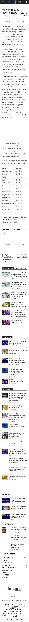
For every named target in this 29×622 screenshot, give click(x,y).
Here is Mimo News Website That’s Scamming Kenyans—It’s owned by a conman (8, 258)
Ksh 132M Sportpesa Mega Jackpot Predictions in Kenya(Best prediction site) (17, 343)
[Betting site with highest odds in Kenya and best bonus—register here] (6, 284)
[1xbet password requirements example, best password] (5, 425)
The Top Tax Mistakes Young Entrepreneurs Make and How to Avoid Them (18, 276)
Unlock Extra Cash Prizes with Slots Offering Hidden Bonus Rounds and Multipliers (18, 313)
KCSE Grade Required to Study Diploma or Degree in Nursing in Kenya (17, 435)
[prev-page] (3, 328)
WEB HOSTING (9, 611)
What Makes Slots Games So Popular (16, 321)
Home (3, 6)
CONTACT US (8, 613)
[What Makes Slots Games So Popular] (6, 322)
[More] (23, 21)
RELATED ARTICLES (8, 268)
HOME (7, 604)
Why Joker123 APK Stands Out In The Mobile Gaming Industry (18, 304)
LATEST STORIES (9, 6)
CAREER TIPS (14, 608)
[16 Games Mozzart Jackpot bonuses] (5, 477)
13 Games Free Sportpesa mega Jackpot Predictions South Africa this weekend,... (19, 516)
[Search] (26, 2)
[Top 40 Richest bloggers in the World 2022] (5, 407)
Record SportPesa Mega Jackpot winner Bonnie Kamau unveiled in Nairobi (18, 295)
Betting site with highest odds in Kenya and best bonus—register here (18, 285)
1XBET (16, 613)
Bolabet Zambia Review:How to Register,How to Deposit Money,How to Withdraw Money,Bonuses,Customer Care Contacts (17, 397)
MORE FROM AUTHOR (20, 268)
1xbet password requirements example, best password (17, 426)
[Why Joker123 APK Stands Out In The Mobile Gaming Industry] (6, 304)
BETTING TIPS (8, 606)
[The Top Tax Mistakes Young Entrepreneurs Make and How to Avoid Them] (6, 274)
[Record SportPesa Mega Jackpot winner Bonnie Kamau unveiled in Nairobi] (6, 295)
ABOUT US (19, 611)
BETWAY (23, 615)
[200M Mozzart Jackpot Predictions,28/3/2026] (5, 381)
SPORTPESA (6, 615)
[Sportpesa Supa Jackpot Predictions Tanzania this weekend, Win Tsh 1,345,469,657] (5, 370)
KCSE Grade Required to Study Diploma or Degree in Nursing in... (18, 529)
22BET (22, 613)
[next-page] (5, 328)
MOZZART (15, 615)
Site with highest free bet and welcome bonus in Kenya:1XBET (18, 351)
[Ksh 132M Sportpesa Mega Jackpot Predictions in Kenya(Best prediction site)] (5, 342)
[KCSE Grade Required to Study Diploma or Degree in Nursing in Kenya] (5, 435)
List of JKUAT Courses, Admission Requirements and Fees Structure (18, 460)
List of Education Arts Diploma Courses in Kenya (21, 256)
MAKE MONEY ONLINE (14, 610)
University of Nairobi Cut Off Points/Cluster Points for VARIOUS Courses (17, 469)
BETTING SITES (19, 606)
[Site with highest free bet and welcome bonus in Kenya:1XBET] (5, 351)
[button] (2, 2)
